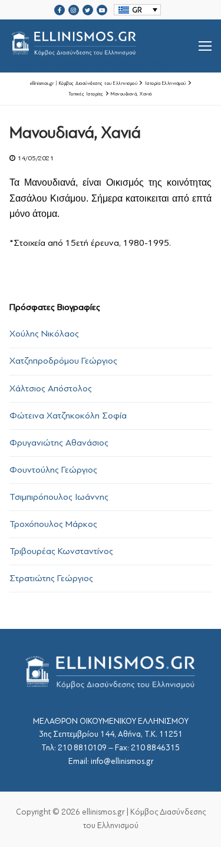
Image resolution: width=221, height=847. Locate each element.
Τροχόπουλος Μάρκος (53, 524)
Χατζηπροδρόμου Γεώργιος (63, 360)
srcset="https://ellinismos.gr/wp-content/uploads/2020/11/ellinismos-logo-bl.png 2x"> (104, 60)
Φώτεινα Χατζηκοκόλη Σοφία (68, 415)
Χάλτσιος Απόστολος (50, 388)
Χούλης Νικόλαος (44, 333)
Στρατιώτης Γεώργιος (51, 578)
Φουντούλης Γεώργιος (53, 469)
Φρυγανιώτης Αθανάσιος (58, 442)
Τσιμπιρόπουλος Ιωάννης (58, 497)
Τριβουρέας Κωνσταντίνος (61, 551)
